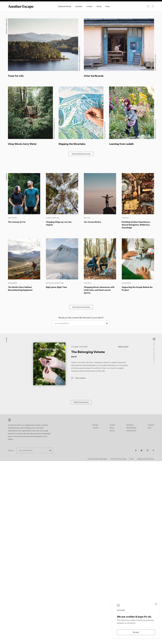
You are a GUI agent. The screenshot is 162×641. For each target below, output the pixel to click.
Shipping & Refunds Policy (145, 459)
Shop (108, 6)
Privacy (131, 459)
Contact (151, 425)
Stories (95, 425)
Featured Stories (64, 6)
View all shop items (81, 402)
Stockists (130, 425)
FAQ (149, 428)
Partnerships (131, 428)
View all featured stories (81, 154)
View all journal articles (81, 307)
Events (112, 425)
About (98, 6)
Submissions (131, 430)
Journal (89, 6)
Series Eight (103, 459)
